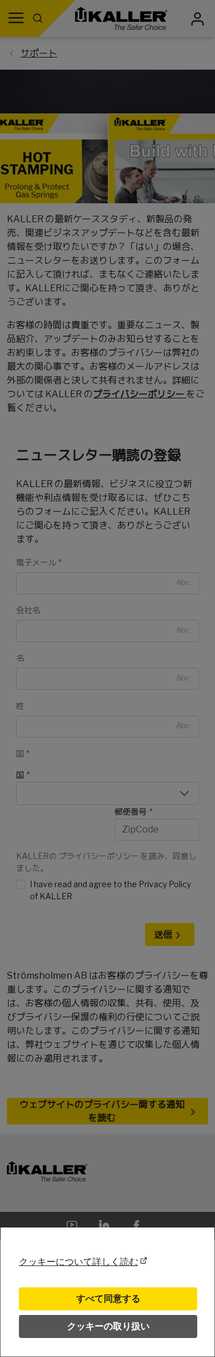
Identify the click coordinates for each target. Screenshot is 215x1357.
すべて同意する (108, 1298)
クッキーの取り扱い (108, 1326)
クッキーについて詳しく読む (78, 1261)
